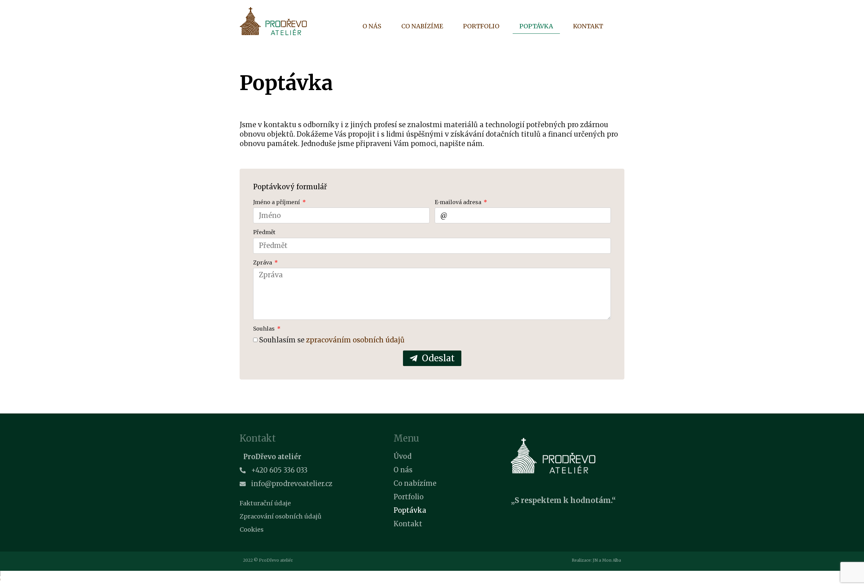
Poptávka (536, 26)
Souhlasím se (332, 340)
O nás (371, 26)
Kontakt (588, 26)
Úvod (402, 456)
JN (595, 560)
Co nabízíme (422, 26)
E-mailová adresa (459, 202)
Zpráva (263, 262)
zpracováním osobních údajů (355, 340)
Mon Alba (611, 560)
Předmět (264, 232)
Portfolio (481, 26)
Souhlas (264, 328)
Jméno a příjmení (277, 202)
